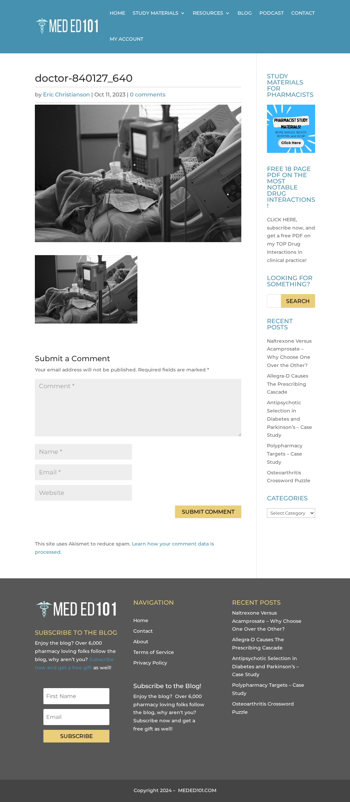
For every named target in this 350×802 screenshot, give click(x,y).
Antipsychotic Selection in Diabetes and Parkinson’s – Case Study (289, 418)
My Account (126, 39)
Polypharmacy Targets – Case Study (284, 454)
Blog (245, 13)
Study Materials (155, 13)
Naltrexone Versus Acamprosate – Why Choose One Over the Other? (266, 621)
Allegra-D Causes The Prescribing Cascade (287, 384)
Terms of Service (153, 652)
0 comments (147, 94)
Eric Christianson (66, 94)
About (140, 642)
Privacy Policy (150, 663)
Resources (208, 13)
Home (117, 13)
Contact (303, 13)
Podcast (271, 13)
